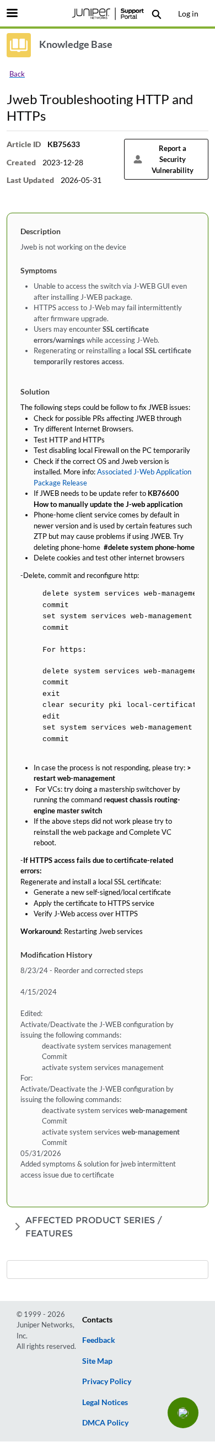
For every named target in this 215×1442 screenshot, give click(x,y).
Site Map (97, 1360)
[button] (183, 1412)
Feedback (98, 1339)
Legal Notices (105, 1402)
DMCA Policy (105, 1422)
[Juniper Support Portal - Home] (107, 14)
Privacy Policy (106, 1381)
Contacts (97, 1319)
